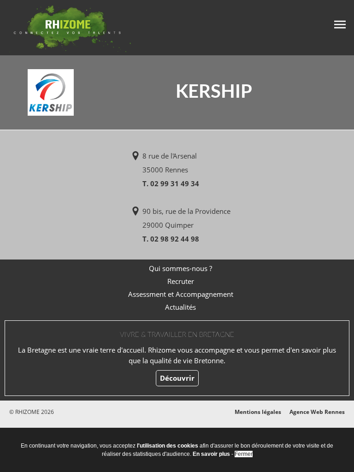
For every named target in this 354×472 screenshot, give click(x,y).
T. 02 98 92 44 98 (170, 238)
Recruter (180, 281)
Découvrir (177, 378)
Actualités (180, 307)
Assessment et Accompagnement (180, 294)
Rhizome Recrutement (70, 26)
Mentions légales (258, 412)
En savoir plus (211, 454)
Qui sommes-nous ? (180, 268)
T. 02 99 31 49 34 (170, 183)
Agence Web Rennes (317, 412)
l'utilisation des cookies (167, 445)
